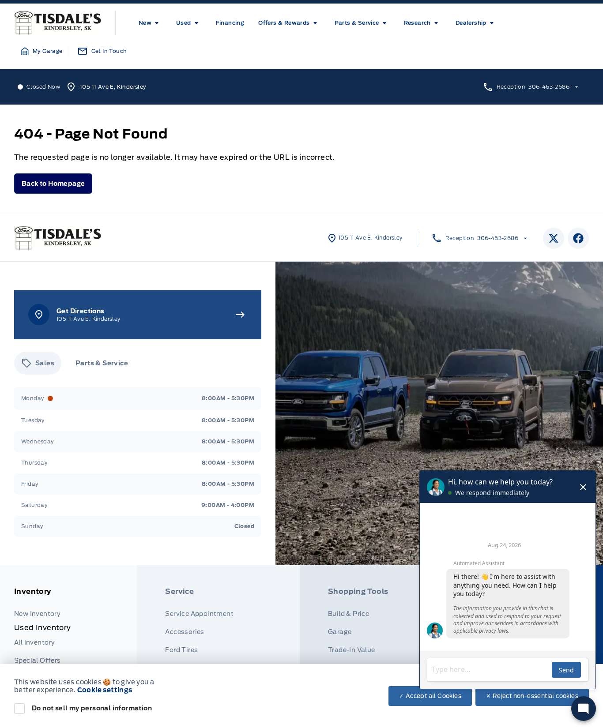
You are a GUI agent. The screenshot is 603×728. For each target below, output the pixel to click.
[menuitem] (150, 23)
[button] (42, 51)
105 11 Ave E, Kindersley (113, 86)
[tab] (37, 363)
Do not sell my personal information (92, 708)
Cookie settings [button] (104, 690)
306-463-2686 (548, 86)
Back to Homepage (53, 183)
